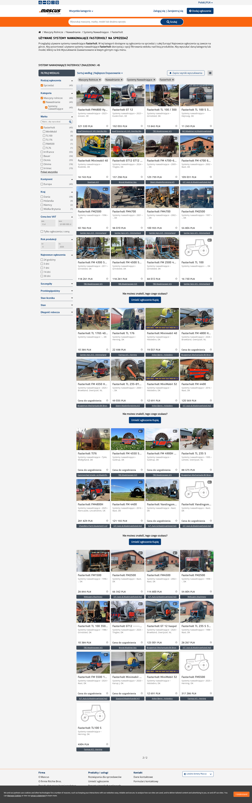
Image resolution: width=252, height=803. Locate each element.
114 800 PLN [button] (154, 592)
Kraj (43, 192)
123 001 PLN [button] (154, 642)
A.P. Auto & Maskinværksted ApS (197, 182)
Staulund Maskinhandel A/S (128, 698)
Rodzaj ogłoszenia (51, 80)
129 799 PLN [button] (154, 177)
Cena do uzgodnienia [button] (193, 350)
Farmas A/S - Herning (128, 354)
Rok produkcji (48, 239)
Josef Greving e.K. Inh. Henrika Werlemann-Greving (99, 131)
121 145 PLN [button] (119, 521)
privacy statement (38, 796)
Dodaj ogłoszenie (201, 11)
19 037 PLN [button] (153, 350)
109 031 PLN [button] (189, 177)
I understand (241, 794)
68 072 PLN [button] (153, 279)
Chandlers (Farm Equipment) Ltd (93, 526)
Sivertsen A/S (93, 182)
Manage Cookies (14, 796)
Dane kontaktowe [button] (143, 777)
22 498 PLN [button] (119, 350)
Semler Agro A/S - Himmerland (93, 233)
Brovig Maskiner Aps (127, 182)
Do (60, 244)
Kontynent (46, 179)
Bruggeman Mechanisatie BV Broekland (198, 354)
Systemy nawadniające (96, 32)
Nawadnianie (73, 32)
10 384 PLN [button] (84, 350)
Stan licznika (48, 298)
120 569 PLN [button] (189, 400)
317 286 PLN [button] (189, 693)
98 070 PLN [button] (119, 228)
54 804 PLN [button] (188, 228)
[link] (93, 95)
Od (42, 244)
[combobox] (184, 774)
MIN (42, 221)
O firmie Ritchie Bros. (50, 781)
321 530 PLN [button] (85, 126)
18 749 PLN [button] (84, 177)
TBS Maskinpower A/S (162, 131)
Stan (43, 305)
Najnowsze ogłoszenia (53, 255)
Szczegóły (46, 284)
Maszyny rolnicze (53, 32)
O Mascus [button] (43, 777)
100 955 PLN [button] (154, 228)
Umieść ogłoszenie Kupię (145, 299)
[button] (56, 73)
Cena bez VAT (48, 217)
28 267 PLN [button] (188, 642)
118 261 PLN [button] (85, 279)
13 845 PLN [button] (153, 126)
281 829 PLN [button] (85, 521)
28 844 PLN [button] (84, 592)
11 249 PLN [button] (188, 126)
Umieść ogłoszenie (98, 781)
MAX (60, 221)
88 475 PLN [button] (188, 470)
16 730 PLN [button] (188, 279)
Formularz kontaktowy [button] (146, 781)
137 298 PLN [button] (119, 177)
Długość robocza (50, 312)
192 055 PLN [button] (119, 126)
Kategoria (46, 93)
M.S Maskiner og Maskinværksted (196, 131)
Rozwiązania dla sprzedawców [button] (104, 777)
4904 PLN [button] (83, 744)
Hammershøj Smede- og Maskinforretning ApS (98, 475)
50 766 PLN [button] (84, 228)
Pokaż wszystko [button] (49, 171)
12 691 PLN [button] (153, 400)
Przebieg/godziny (50, 291)
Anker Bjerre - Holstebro (162, 354)
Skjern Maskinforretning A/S (162, 182)
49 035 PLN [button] (119, 400)
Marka (44, 116)
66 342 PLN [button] (119, 592)
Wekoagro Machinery (93, 596)
